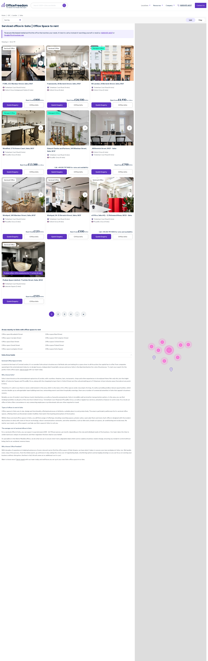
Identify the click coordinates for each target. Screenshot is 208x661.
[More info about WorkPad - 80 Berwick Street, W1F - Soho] (112, 144)
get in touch (24, 369)
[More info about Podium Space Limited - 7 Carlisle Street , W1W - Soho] (23, 276)
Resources (157, 5)
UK (9, 15)
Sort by (7, 20)
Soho (21, 15)
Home (3, 15)
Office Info (33, 105)
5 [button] (180, 345)
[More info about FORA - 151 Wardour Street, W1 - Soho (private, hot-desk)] (23, 79)
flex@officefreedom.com (14, 35)
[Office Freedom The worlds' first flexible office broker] (15, 5)
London (14, 15)
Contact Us (201, 5)
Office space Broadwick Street (12, 334)
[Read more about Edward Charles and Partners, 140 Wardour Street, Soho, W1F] (67, 163)
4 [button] (177, 357)
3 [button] (151, 346)
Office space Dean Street (10, 341)
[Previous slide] (5, 63)
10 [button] (164, 361)
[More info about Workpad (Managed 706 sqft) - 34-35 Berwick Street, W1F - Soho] (67, 211)
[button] (171, 369)
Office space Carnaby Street (11, 338)
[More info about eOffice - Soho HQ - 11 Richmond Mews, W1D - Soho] (112, 211)
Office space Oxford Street (54, 341)
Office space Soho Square (54, 349)
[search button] (64, 5)
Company (169, 5)
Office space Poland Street (54, 345)
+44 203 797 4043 (64, 167)
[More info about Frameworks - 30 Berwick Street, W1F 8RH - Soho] (67, 79)
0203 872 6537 (186, 5)
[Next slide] (40, 63)
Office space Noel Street (53, 334)
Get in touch (20, 459)
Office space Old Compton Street (56, 338)
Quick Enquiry (12, 105)
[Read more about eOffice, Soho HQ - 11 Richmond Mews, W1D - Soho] (112, 227)
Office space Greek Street (11, 345)
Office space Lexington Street (12, 349)
